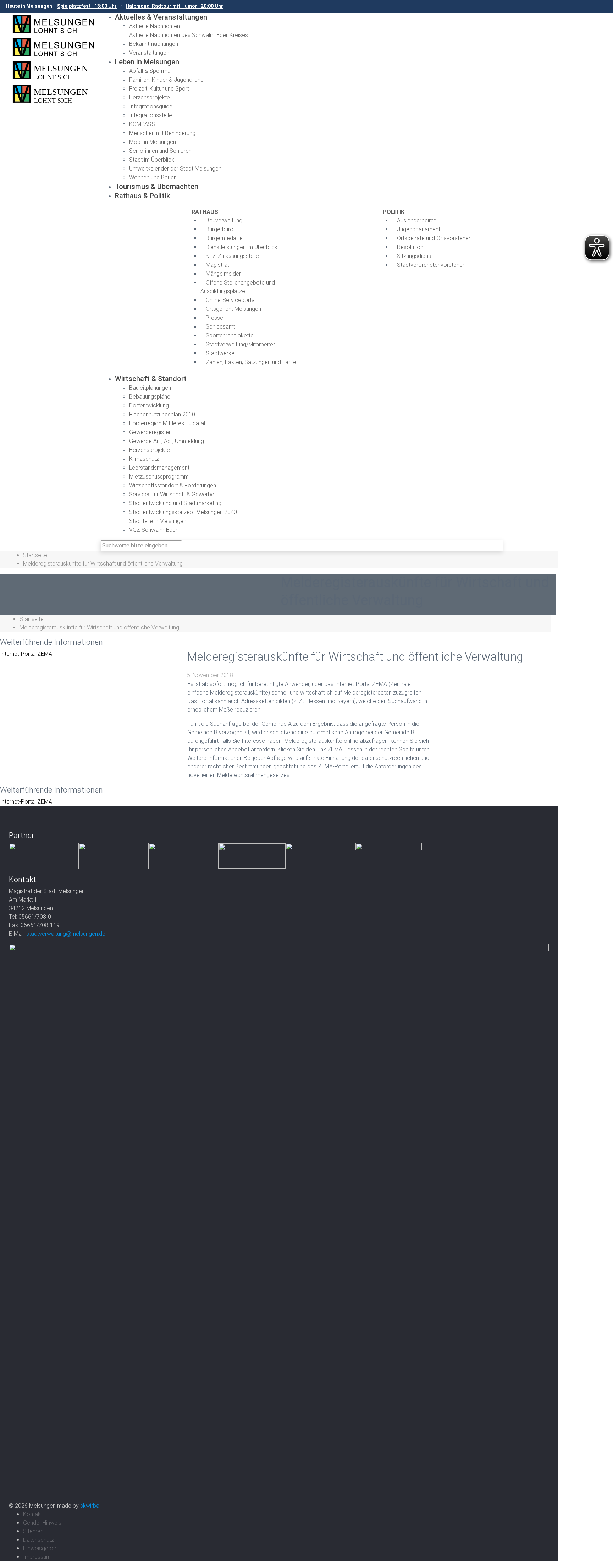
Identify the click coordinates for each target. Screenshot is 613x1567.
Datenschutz (38, 1539)
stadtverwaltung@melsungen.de (65, 933)
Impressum (37, 1557)
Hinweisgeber (39, 1548)
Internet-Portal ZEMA (26, 653)
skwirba (89, 1505)
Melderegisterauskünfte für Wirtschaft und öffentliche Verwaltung (103, 563)
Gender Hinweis (42, 1522)
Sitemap (33, 1531)
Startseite (35, 555)
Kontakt (33, 1514)
